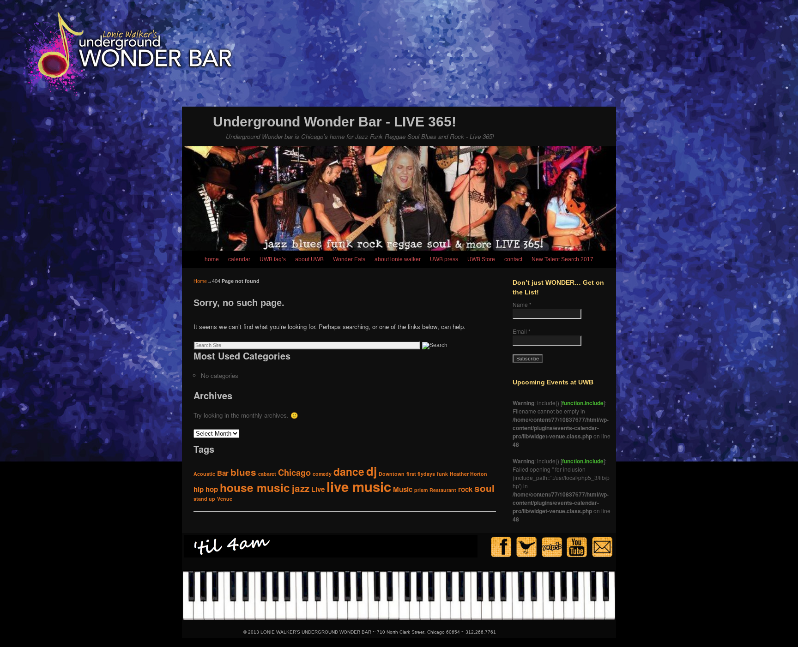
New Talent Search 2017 (562, 259)
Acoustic (204, 473)
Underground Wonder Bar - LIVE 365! (334, 121)
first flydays (420, 473)
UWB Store (481, 259)
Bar (223, 473)
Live (318, 489)
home (212, 259)
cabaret (267, 473)
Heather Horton (468, 473)
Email (522, 331)
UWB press (444, 259)
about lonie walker (398, 259)
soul (484, 488)
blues (243, 472)
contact (513, 259)
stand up (204, 498)
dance (348, 471)
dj (371, 470)
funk (442, 473)
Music (402, 489)
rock (465, 489)
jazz (300, 488)
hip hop (205, 489)
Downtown (392, 473)
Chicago (294, 472)
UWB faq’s (273, 259)
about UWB (309, 259)
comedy (322, 473)
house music (255, 487)
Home (200, 281)
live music (358, 486)
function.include (583, 403)
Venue (224, 498)
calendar (239, 259)
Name (522, 304)
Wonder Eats (349, 259)
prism (421, 489)
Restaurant (442, 489)
